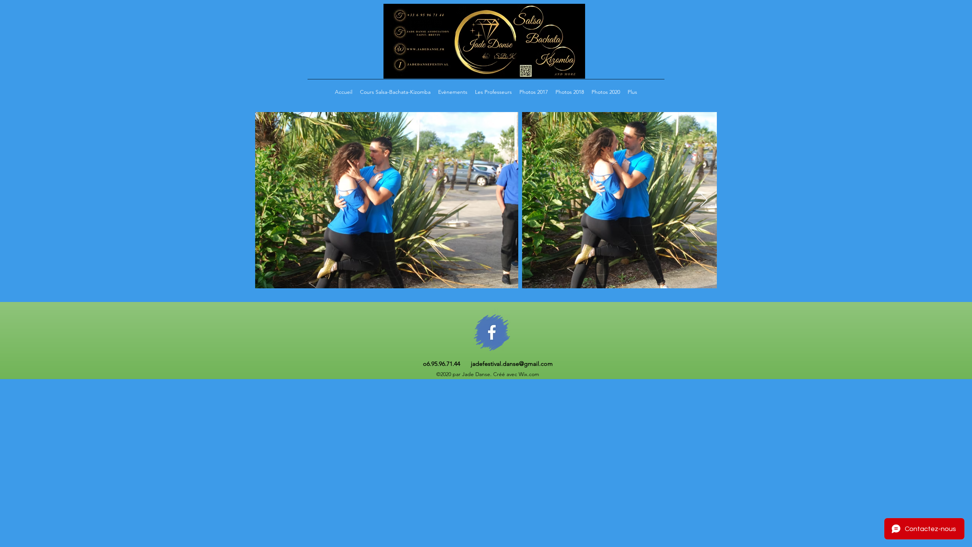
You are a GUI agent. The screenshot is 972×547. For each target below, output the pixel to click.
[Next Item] (703, 200)
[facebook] (492, 332)
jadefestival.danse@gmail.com (512, 363)
